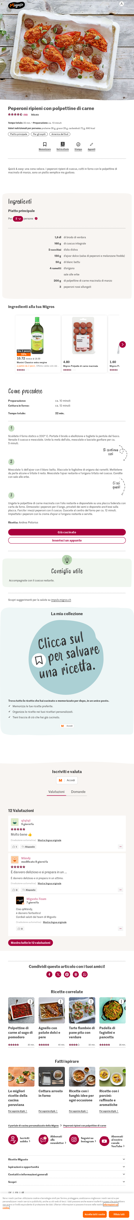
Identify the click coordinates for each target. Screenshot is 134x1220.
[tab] (67, 1159)
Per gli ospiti (39, 134)
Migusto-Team (36, 899)
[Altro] (120, 846)
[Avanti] (122, 344)
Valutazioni (56, 791)
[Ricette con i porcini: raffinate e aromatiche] (112, 1090)
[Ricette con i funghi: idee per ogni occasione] (82, 1090)
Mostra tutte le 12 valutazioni (30, 943)
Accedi (70, 726)
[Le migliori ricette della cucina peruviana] (21, 1090)
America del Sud (59, 134)
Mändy (26, 858)
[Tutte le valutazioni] (15, 114)
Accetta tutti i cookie (95, 1214)
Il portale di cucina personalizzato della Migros (33, 1125)
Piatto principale (18, 134)
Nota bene (36, 218)
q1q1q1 (26, 820)
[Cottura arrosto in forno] (52, 1090)
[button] (15, 822)
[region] (67, 1206)
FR (16, 1192)
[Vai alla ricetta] (21, 1022)
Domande (78, 791)
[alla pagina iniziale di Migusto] (16, 3)
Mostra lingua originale (49, 840)
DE (10, 1192)
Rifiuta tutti (119, 1214)
